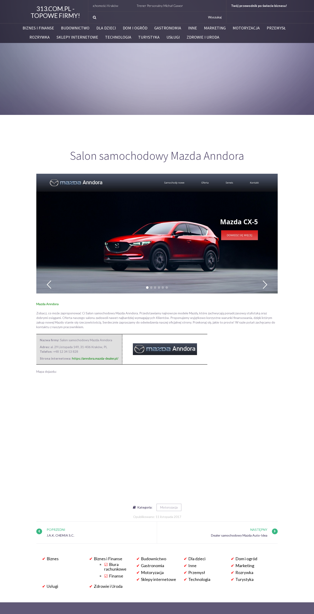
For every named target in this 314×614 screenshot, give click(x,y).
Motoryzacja (246, 28)
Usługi (173, 37)
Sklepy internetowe (77, 37)
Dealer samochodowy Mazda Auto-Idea (239, 535)
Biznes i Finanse (38, 28)
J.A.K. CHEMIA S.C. (60, 535)
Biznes (53, 558)
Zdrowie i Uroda (203, 37)
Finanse (116, 575)
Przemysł (276, 28)
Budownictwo (75, 28)
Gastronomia (167, 28)
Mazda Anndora (47, 304)
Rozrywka (39, 37)
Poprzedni (56, 530)
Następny (258, 530)
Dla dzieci (106, 28)
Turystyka (149, 37)
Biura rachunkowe (115, 566)
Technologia (118, 37)
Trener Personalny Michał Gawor (142, 6)
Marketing (215, 28)
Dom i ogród (135, 28)
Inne (192, 28)
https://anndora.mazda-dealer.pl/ (95, 358)
